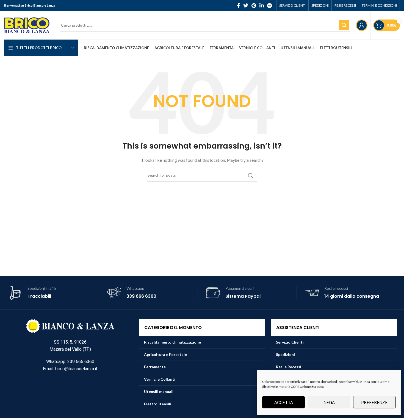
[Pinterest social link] (254, 5)
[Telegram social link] (269, 5)
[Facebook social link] (238, 5)
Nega (329, 402)
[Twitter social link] (246, 5)
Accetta (283, 402)
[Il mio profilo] (361, 25)
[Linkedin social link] (261, 5)
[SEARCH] (344, 25)
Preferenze (374, 402)
